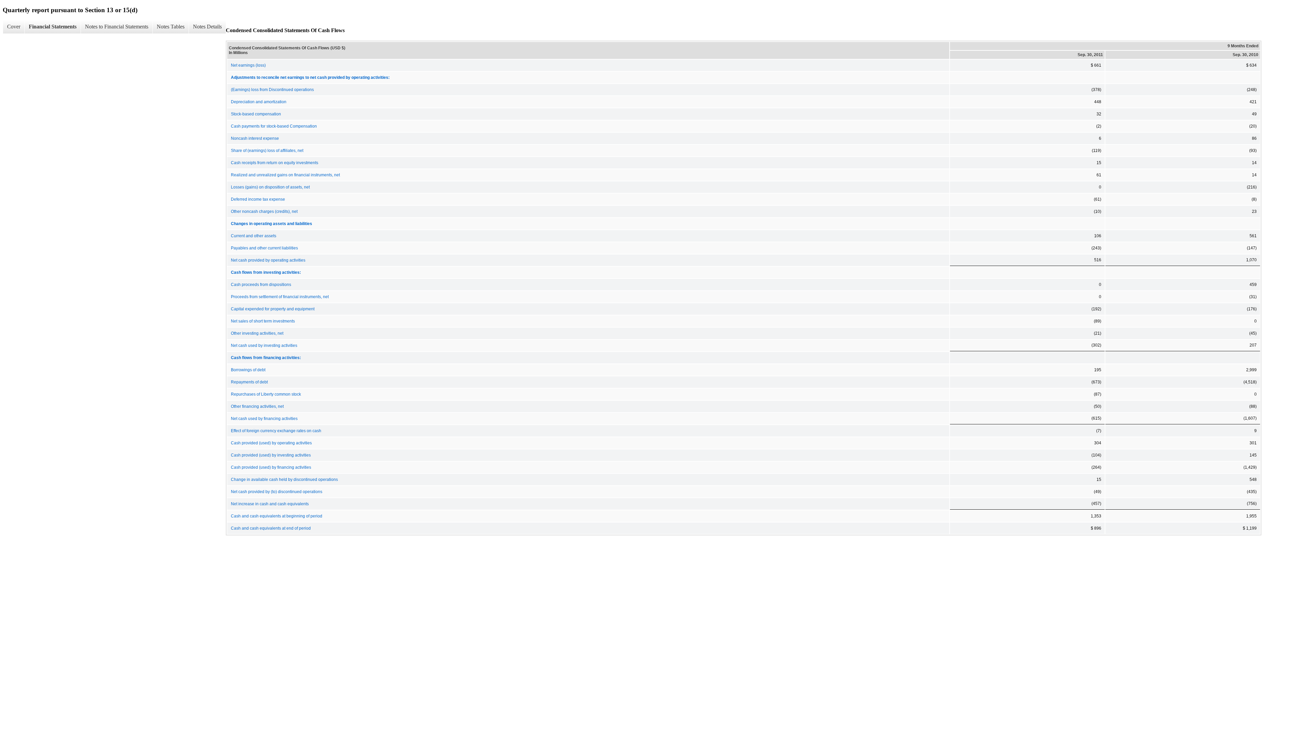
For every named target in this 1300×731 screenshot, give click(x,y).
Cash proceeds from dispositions (261, 285)
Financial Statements (53, 26)
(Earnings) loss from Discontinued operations (272, 90)
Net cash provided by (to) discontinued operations (276, 492)
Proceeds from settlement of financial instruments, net (280, 297)
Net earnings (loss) (248, 65)
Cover (13, 26)
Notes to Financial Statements (116, 26)
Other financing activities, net (257, 406)
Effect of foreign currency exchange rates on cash (276, 431)
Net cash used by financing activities (264, 419)
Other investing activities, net (257, 333)
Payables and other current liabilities (264, 248)
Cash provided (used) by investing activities (271, 455)
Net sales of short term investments (263, 321)
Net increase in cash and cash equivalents (270, 504)
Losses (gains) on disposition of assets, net (270, 187)
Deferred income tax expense (258, 199)
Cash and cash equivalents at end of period (271, 528)
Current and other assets (253, 236)
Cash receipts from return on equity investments (274, 163)
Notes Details (207, 26)
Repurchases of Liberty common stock (266, 394)
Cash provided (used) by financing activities (271, 467)
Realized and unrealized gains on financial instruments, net (285, 175)
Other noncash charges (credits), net (264, 211)
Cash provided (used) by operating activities (271, 443)
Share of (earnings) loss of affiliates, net (267, 151)
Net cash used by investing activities (264, 346)
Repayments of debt (249, 382)
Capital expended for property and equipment (273, 309)
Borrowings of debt (248, 370)
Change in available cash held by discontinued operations (284, 480)
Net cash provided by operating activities (268, 260)
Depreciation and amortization (258, 102)
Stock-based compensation (256, 114)
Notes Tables (171, 26)
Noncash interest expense (255, 138)
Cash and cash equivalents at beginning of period (276, 516)
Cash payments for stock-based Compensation (274, 126)
